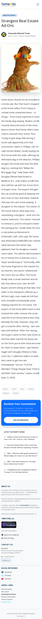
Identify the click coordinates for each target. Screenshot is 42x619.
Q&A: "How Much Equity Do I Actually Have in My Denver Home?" (20, 463)
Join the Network (21, 420)
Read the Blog (8, 538)
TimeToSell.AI (24, 505)
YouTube (7, 579)
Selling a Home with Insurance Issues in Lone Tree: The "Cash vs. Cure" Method (21, 438)
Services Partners (7, 599)
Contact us (6, 560)
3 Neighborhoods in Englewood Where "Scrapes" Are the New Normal (20, 471)
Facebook (8, 572)
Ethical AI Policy (6, 602)
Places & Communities (8, 597)
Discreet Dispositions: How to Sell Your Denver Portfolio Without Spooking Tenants (21, 446)
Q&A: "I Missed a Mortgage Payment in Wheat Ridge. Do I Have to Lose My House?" (21, 454)
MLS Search (5, 592)
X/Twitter (7, 575)
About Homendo (6, 589)
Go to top (20, 616)
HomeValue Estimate (8, 594)
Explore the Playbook (11, 535)
